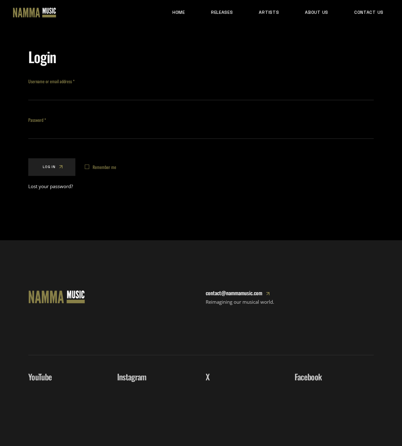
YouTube (40, 377)
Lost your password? (50, 186)
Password (44, 120)
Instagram (132, 377)
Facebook (308, 377)
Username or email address (58, 81)
